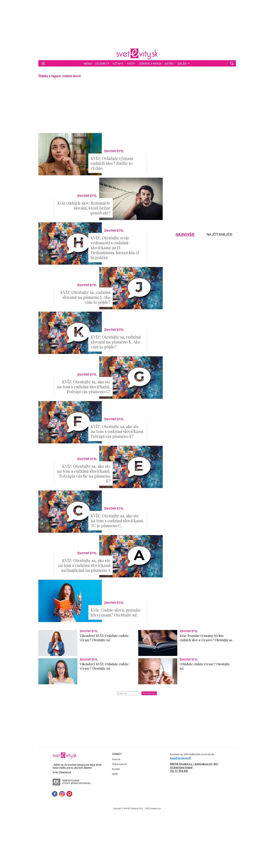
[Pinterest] (69, 794)
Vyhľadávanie (149, 693)
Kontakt (116, 769)
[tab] (189, 235)
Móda (88, 63)
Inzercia (116, 759)
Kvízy (131, 63)
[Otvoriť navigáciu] (43, 63)
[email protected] (180, 758)
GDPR (115, 774)
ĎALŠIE (182, 63)
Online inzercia (119, 764)
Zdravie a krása (150, 63)
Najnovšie (185, 234)
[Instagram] (62, 794)
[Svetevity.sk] (137, 54)
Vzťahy (117, 63)
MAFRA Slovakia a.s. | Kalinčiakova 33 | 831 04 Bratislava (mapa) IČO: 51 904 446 (194, 767)
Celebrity (102, 63)
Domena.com (155, 808)
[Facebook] (55, 794)
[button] (232, 63)
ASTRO (169, 63)
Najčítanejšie (219, 234)
